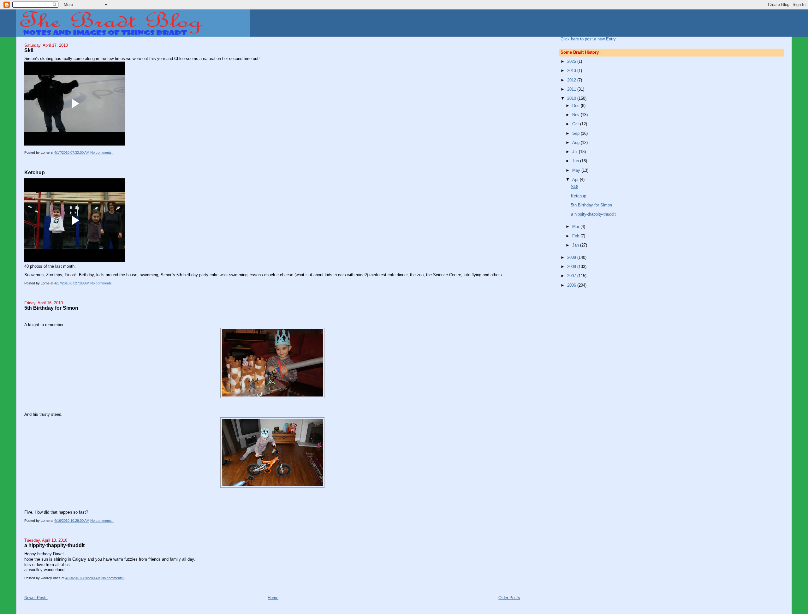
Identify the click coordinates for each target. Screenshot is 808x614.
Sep (576, 133)
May (576, 170)
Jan (576, 245)
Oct (576, 124)
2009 (572, 257)
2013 (572, 70)
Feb (576, 236)
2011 (572, 89)
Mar (576, 226)
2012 (572, 80)
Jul (575, 151)
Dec (576, 105)
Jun (576, 160)
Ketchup (34, 172)
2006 (572, 285)
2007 (572, 275)
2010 (572, 98)
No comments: (102, 152)
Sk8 (28, 50)
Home (273, 597)
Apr (576, 179)
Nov (576, 114)
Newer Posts (36, 597)
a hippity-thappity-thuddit (54, 545)
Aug (576, 142)
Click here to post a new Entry (588, 39)
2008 (572, 266)
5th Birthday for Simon (51, 308)
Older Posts (509, 597)
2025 (572, 61)
